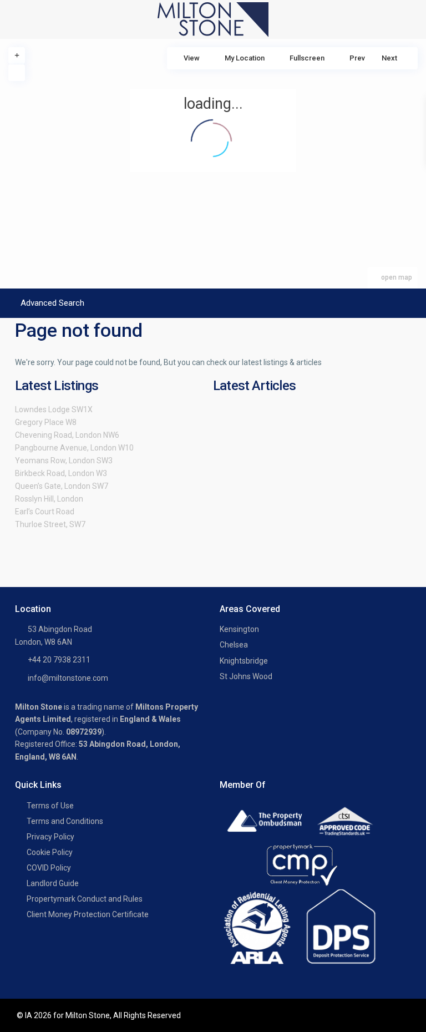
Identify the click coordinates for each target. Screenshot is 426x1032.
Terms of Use (50, 805)
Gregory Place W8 (46, 422)
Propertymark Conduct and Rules (85, 898)
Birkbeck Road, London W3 (61, 473)
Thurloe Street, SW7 (50, 524)
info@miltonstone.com (68, 678)
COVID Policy (49, 867)
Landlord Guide (53, 883)
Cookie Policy (50, 852)
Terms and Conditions (65, 821)
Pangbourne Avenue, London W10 (74, 447)
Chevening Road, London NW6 (67, 435)
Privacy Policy (50, 836)
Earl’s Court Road (44, 511)
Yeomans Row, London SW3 (64, 460)
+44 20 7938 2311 (59, 659)
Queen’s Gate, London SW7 (61, 486)
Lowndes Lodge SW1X (54, 409)
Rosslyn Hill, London (49, 498)
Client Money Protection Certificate (88, 914)
